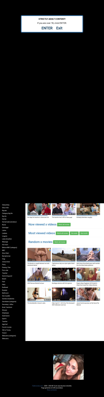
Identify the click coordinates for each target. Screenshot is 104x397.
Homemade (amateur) (9, 222)
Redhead (5, 287)
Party (4, 264)
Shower (4, 310)
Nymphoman (6, 256)
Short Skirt (5, 253)
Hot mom (5, 244)
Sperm (4, 318)
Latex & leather (7, 239)
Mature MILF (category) (9, 247)
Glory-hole (5, 207)
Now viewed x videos (42, 224)
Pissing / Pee (6, 267)
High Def (5, 324)
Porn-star (5, 270)
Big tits (4, 216)
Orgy (3, 259)
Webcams (5, 338)
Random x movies (40, 242)
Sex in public (6, 296)
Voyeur (4, 333)
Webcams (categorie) (9, 336)
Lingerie (4, 236)
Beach (4, 279)
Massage (5, 242)
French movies (6, 327)
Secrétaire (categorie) (9, 301)
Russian (4, 290)
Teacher (4, 273)
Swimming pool (7, 276)
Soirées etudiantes (8, 299)
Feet (3, 281)
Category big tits (7, 213)
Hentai (4, 219)
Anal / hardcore (7, 307)
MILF (3, 250)
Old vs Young (6, 330)
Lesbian (4, 233)
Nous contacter (52, 390)
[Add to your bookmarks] (49, 203)
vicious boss (6, 262)
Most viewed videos (42, 233)
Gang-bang (5, 205)
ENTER (47, 28)
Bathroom (5, 293)
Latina (4, 230)
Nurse (4, 225)
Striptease (5, 313)
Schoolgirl (5, 227)
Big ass (4, 210)
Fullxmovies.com (37, 386)
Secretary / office (7, 304)
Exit (59, 28)
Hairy (3, 284)
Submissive (6, 316)
